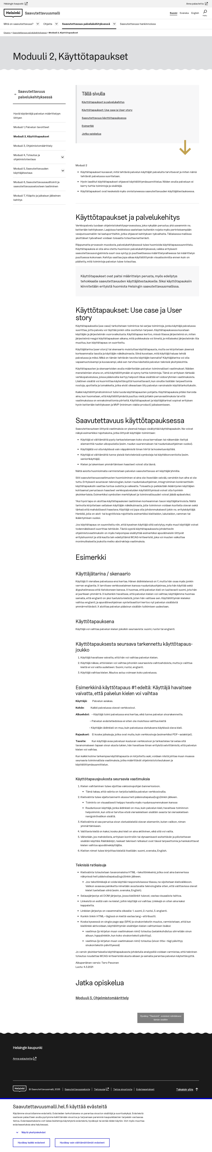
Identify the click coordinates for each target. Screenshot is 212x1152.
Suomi (173, 13)
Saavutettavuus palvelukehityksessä (86, 24)
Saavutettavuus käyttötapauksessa (104, 118)
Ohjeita (47, 24)
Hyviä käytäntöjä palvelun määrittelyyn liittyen (37, 116)
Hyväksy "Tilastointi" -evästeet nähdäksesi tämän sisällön (160, 1018)
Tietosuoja (99, 1089)
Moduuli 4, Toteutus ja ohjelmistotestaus (27, 157)
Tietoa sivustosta (122, 1089)
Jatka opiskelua (91, 134)
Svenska (184, 13)
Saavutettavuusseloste (77, 1089)
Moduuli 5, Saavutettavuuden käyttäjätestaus (31, 171)
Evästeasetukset (145, 1089)
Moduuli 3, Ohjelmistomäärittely (33, 145)
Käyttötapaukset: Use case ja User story (107, 110)
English (195, 13)
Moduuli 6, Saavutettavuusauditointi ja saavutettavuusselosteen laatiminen (36, 184)
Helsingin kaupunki (14, 3)
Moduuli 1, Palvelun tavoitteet (31, 127)
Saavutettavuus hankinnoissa (138, 24)
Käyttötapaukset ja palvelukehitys (103, 102)
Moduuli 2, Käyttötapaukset (31, 136)
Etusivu (7, 32)
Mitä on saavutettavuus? (18, 24)
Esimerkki (88, 126)
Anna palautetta (195, 3)
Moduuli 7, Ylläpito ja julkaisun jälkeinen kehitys (37, 198)
